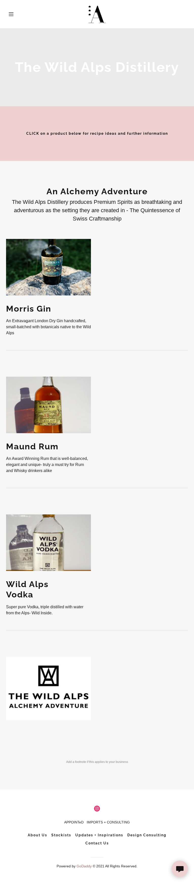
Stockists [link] (61, 835)
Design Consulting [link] (146, 835)
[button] (19, 14)
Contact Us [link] (97, 843)
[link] (97, 14)
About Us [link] (37, 835)
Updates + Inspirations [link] (99, 835)
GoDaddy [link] (84, 866)
